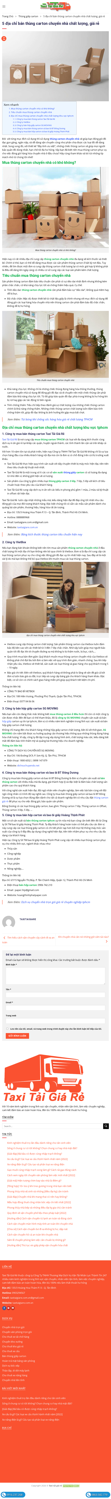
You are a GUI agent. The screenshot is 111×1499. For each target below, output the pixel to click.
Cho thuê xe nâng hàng (14, 1375)
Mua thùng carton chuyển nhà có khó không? (33, 108)
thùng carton (57, 138)
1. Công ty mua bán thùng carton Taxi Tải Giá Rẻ (35, 119)
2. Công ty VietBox (22, 122)
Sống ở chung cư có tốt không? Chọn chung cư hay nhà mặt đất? (42, 1148)
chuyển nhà (72, 138)
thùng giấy (69, 472)
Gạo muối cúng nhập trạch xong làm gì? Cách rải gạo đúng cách (41, 1169)
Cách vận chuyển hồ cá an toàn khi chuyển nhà (32, 1234)
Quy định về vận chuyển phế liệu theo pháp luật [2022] (36, 1213)
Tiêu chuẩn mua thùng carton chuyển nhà (31, 112)
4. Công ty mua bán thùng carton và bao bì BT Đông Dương (40, 128)
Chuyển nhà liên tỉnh (13, 1380)
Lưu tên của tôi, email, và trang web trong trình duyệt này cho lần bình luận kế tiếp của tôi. (56, 1028)
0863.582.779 (99, 1494)
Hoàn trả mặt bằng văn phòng (18, 1360)
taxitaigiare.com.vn (27, 527)
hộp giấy (6, 721)
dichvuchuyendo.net (28, 765)
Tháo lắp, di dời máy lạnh (15, 1370)
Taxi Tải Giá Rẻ (9, 439)
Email (9, 1002)
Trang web (11, 1015)
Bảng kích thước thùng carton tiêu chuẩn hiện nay (51, 534)
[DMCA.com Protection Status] (71, 1485)
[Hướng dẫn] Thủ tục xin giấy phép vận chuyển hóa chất (37, 1245)
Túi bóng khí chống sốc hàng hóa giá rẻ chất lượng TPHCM (56, 419)
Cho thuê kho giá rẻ (12, 1346)
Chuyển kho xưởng (12, 1341)
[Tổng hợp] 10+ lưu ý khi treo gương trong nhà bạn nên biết (39, 1186)
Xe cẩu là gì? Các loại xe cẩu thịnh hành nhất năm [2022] (37, 1159)
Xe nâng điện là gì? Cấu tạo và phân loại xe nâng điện (35, 1164)
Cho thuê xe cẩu (11, 1351)
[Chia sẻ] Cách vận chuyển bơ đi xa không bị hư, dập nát (37, 1229)
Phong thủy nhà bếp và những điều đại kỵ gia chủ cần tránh (39, 1207)
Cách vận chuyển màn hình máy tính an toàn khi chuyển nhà (40, 1223)
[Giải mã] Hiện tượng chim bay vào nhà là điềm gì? (34, 1180)
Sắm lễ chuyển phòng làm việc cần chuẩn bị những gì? (36, 1240)
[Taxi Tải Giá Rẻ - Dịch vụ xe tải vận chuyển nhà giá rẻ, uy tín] (55, 6)
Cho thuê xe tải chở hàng (15, 1336)
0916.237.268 (14, 1494)
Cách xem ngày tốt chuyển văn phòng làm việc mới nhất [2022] (41, 1175)
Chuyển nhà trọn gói (13, 1327)
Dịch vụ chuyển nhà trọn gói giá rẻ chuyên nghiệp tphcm (55, 902)
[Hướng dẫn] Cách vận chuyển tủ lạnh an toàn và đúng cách (39, 1218)
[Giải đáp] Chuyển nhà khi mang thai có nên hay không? (37, 1196)
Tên (8, 989)
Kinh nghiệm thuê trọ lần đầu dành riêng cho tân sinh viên (39, 1142)
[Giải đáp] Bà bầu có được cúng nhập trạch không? (34, 1153)
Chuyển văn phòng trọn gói (17, 1332)
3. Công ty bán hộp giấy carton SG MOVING (33, 125)
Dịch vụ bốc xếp (10, 1365)
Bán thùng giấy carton (14, 1356)
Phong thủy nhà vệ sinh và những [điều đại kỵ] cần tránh (37, 1191)
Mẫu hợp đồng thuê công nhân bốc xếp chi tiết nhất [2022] (39, 1202)
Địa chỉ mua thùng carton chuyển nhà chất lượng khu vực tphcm (42, 115)
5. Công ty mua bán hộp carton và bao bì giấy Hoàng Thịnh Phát (42, 131)
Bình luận (11, 964)
